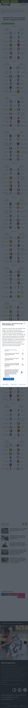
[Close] (25, 323)
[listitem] (14, 350)
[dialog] (14, 354)
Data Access (14, 384)
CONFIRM (8, 379)
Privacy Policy (22, 384)
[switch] (22, 354)
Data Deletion (5, 384)
